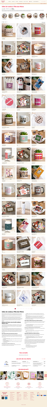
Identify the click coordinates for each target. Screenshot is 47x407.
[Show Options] (35, 206)
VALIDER (30, 211)
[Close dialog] (36, 192)
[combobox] (30, 206)
